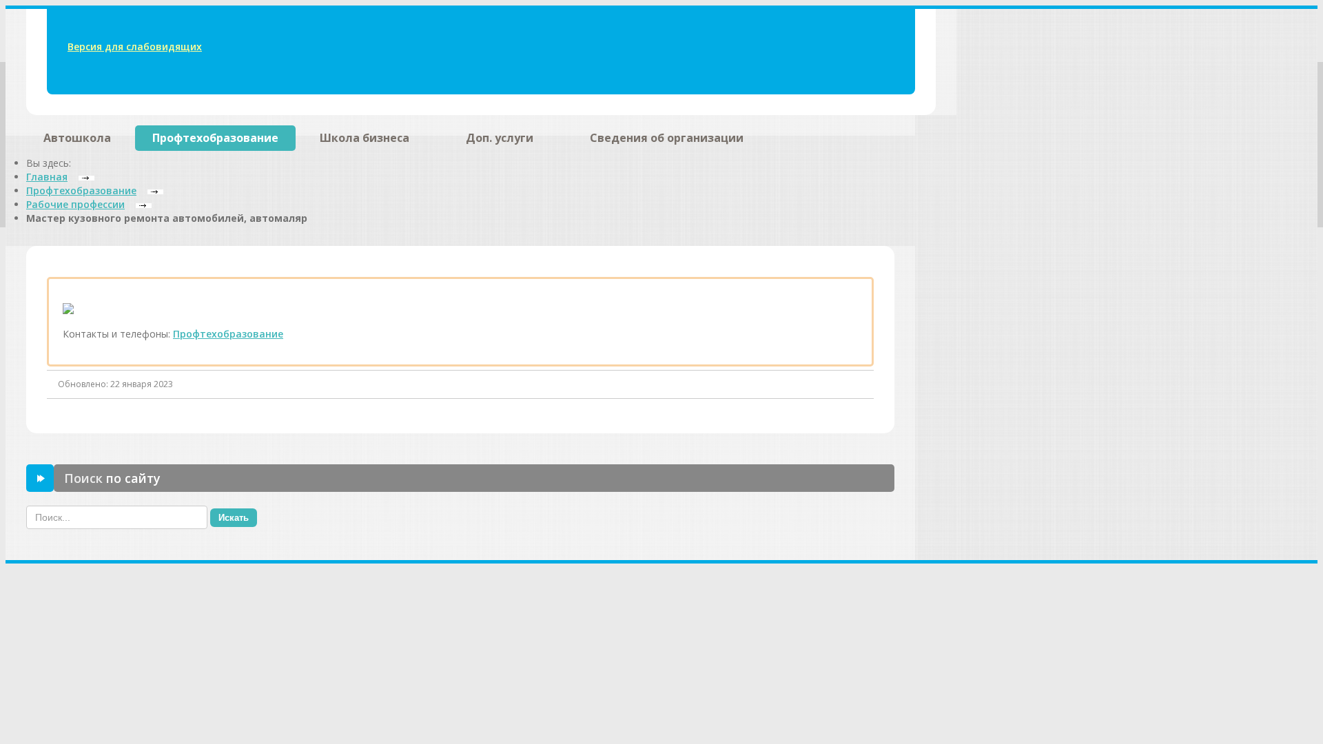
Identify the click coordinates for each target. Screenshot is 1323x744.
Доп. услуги (499, 137)
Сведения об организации (666, 137)
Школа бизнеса (364, 137)
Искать (233, 518)
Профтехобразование (215, 137)
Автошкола (77, 137)
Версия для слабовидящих (135, 46)
